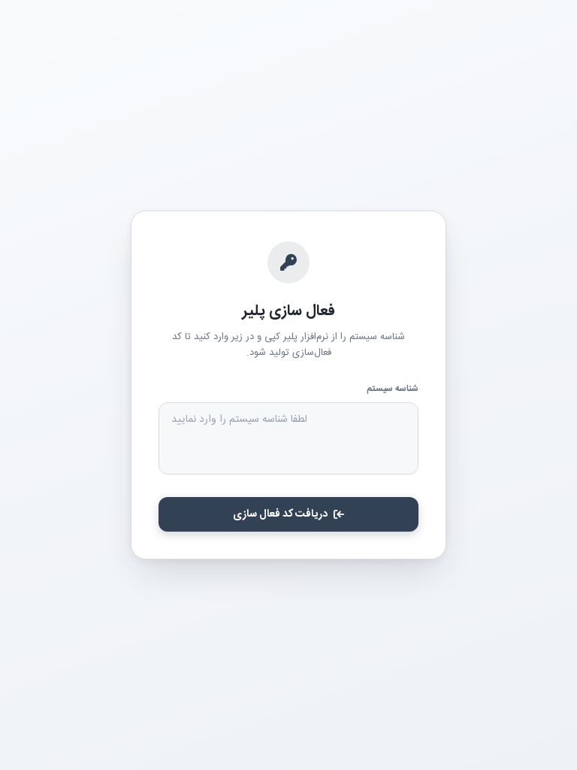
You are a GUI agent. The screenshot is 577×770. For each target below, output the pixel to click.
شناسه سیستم (392, 388)
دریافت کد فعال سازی (280, 514)
